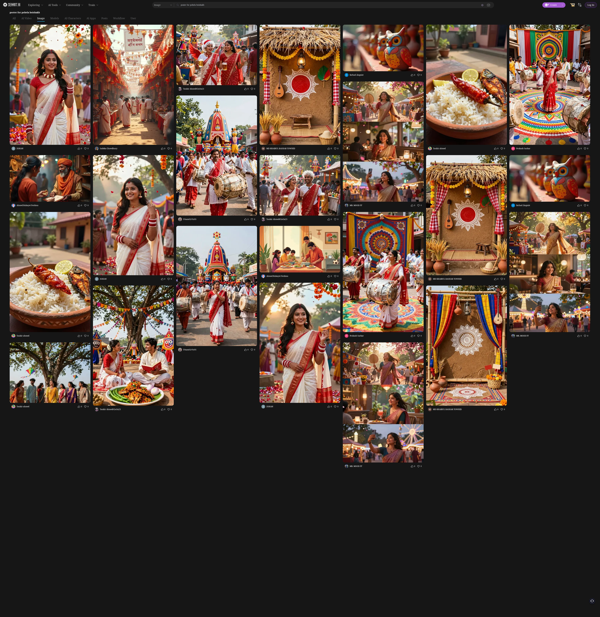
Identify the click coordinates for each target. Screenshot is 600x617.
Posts (104, 18)
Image (41, 18)
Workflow (119, 18)
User (133, 18)
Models (54, 18)
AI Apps (91, 18)
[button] (488, 5)
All (14, 18)
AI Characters (73, 18)
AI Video (26, 18)
